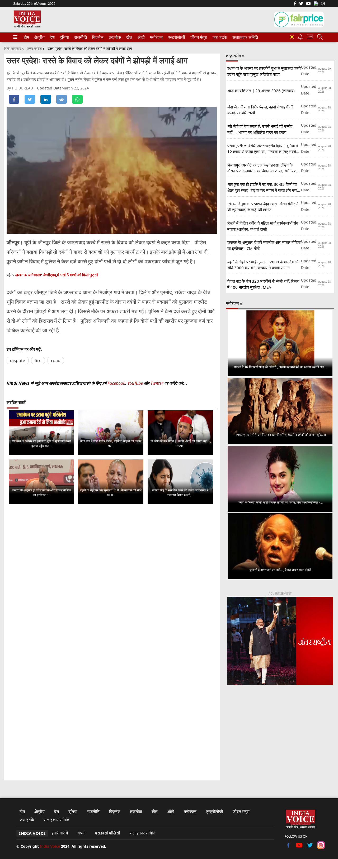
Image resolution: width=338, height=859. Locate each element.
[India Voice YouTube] (299, 847)
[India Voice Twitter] (301, 4)
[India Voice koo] (316, 4)
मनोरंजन (155, 37)
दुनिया (64, 37)
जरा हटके (219, 37)
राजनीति (79, 37)
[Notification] (300, 38)
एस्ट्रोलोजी (175, 37)
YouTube (136, 383)
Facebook (116, 383)
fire (38, 360)
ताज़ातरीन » (235, 56)
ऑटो (141, 37)
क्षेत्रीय (38, 37)
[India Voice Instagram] (323, 4)
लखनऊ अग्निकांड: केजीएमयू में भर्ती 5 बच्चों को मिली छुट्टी (56, 275)
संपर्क (81, 833)
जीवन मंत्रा (197, 37)
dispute (17, 360)
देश (52, 37)
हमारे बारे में (59, 833)
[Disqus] (111, 575)
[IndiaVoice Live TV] (310, 37)
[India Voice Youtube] (308, 4)
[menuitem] (26, 37)
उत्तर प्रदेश (34, 48)
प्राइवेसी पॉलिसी (107, 833)
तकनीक (114, 37)
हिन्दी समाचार (12, 48)
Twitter (157, 383)
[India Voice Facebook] (295, 4)
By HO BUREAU (20, 88)
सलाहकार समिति (243, 37)
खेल (129, 37)
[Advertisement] (280, 733)
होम (26, 37)
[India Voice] (27, 27)
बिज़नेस (97, 37)
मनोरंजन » (234, 303)
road (55, 360)
